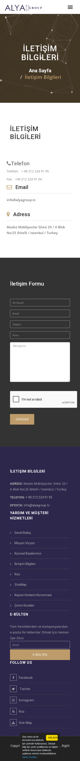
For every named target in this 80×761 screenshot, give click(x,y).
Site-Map (25, 723)
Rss (17, 574)
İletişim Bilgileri (25, 564)
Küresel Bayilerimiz (27, 553)
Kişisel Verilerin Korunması (33, 595)
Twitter (24, 689)
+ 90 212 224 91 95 (39, 497)
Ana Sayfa (40, 70)
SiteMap (20, 584)
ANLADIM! (53, 737)
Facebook (26, 677)
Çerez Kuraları (29, 757)
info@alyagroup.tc (37, 505)
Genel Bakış (22, 532)
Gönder (22, 419)
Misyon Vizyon (24, 543)
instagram (26, 700)
